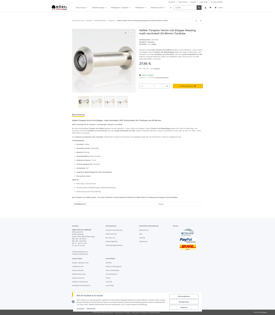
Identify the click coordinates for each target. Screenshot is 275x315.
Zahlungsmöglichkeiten (114, 245)
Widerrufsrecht (111, 234)
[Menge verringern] (141, 86)
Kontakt (193, 2)
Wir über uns (110, 238)
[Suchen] (199, 7)
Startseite (171, 2)
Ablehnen (183, 307)
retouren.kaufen (78, 270)
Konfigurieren (184, 302)
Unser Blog (203, 2)
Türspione (150, 42)
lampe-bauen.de (78, 278)
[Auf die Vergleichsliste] (125, 33)
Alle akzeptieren (184, 296)
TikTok (108, 278)
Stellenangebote (111, 241)
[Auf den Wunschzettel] (131, 33)
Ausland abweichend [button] (162, 77)
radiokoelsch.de (77, 266)
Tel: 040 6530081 (217, 2)
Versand (157, 68)
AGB (140, 234)
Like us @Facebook (112, 270)
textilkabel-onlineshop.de (81, 285)
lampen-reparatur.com (80, 263)
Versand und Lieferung (114, 230)
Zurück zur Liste (79, 20)
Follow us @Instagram (113, 266)
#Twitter (109, 263)
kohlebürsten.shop (79, 274)
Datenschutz (91, 308)
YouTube (109, 282)
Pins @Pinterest (111, 274)
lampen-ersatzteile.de (80, 282)
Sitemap (142, 238)
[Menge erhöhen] (167, 86)
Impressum (80, 308)
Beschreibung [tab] (78, 115)
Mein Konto (183, 2)
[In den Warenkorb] (74, 28)
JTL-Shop (263, 312)
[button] (205, 7)
